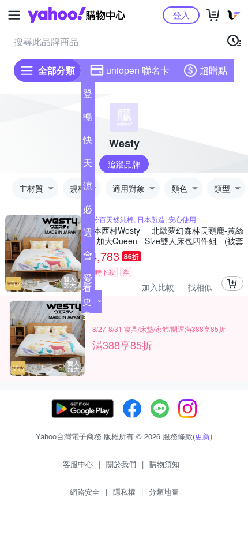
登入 (181, 15)
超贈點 (213, 70)
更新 (202, 436)
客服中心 (78, 463)
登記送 (87, 96)
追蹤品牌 (124, 164)
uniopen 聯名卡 (138, 70)
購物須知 (164, 463)
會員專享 (87, 257)
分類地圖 (164, 491)
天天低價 (87, 165)
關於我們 (121, 463)
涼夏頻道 (87, 188)
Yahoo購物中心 (76, 15)
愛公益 (87, 280)
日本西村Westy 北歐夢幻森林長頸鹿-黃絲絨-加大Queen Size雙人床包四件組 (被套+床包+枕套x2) (164, 235)
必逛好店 (87, 211)
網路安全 (85, 491)
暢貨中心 (87, 119)
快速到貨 (87, 142)
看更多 (87, 301)
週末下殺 (87, 234)
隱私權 (124, 491)
